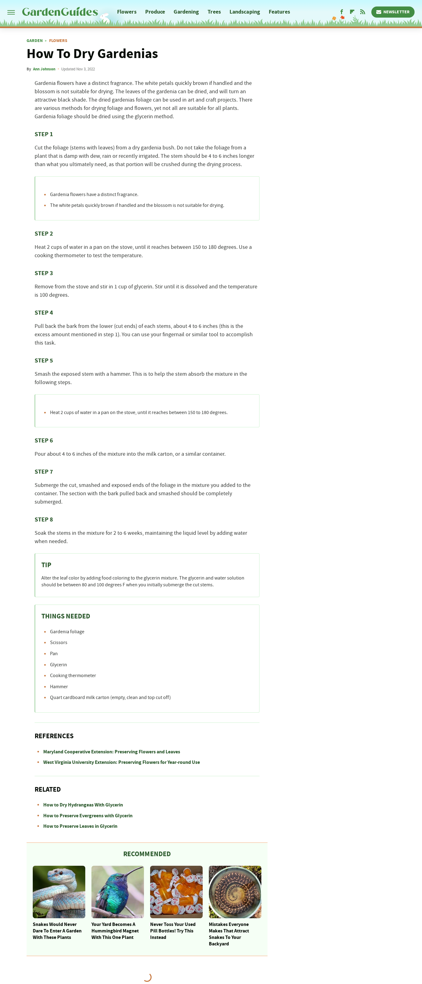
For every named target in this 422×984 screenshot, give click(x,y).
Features (279, 11)
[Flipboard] (352, 12)
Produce (155, 11)
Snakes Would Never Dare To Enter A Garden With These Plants (57, 930)
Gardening (186, 11)
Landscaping (245, 11)
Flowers (127, 11)
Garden (35, 41)
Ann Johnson (44, 69)
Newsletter (396, 12)
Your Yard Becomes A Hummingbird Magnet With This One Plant (115, 930)
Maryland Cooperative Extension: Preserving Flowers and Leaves (111, 752)
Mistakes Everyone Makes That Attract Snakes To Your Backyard (229, 934)
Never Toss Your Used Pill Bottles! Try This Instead (173, 930)
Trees (214, 11)
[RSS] (362, 12)
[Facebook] (341, 12)
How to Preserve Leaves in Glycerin (80, 826)
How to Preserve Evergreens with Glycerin (88, 816)
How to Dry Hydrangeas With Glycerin (83, 805)
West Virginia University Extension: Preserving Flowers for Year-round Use (121, 762)
